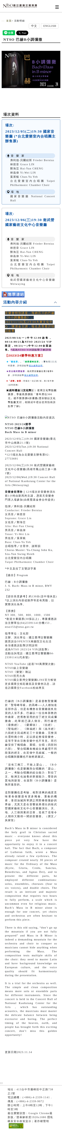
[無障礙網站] (15, 1128)
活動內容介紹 (15, 302)
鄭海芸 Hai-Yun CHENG (26, 168)
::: (3, 21)
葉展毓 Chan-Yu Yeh (24, 176)
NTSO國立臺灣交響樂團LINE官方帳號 (31, 679)
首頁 (9, 21)
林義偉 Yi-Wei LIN (23, 172)
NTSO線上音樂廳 (16, 668)
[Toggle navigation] (57, 7)
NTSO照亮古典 (15, 675)
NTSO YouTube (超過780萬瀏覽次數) (30, 664)
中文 (34, 25)
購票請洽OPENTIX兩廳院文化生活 (28, 641)
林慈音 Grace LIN (22, 164)
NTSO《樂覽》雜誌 (18, 672)
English (49, 25)
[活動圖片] (31, 69)
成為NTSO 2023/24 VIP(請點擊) (27, 649)
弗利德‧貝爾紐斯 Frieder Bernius (32, 160)
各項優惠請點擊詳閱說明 (21, 645)
